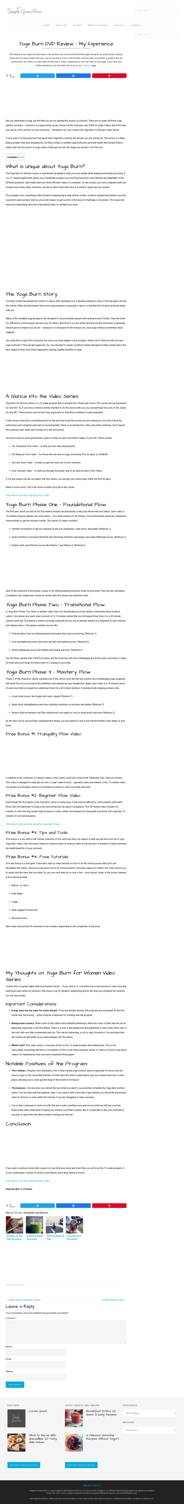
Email (9, 1359)
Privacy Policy (92, 1485)
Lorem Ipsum (38, 1411)
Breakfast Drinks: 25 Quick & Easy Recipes (101, 1413)
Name (9, 1347)
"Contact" (86, 65)
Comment (11, 1318)
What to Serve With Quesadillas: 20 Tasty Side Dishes (43, 1438)
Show (20, 157)
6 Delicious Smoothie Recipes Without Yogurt (102, 1437)
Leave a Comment (83, 48)
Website (9, 1371)
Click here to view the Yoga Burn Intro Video (27, 495)
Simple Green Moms (24, 11)
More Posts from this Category (24, 1465)
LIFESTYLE (21, 1285)
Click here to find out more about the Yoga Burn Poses (33, 824)
